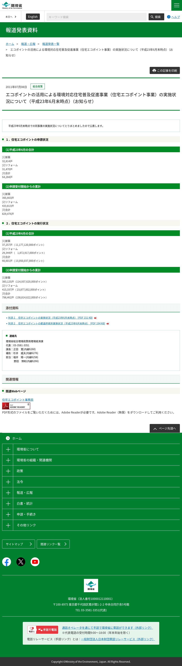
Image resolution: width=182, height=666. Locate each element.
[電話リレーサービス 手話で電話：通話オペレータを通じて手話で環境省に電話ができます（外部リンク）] (42, 629)
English (33, 16)
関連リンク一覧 (50, 544)
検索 (158, 17)
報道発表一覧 (50, 44)
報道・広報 (28, 44)
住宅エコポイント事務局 (17, 399)
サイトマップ (14, 544)
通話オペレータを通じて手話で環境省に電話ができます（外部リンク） (107, 627)
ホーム (10, 44)
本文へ (9, 16)
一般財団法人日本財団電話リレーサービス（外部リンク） (118, 639)
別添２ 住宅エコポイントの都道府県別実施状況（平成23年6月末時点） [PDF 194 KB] (56, 323)
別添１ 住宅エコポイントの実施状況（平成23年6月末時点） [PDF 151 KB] (50, 317)
